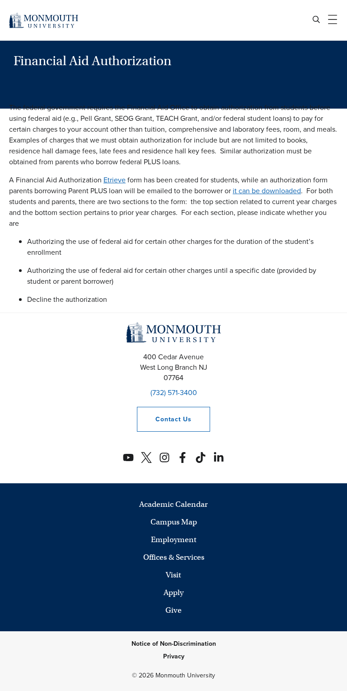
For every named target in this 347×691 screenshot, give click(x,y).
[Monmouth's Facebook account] (182, 457)
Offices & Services (173, 557)
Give (173, 610)
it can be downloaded (267, 191)
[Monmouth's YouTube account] (128, 457)
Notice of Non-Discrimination (173, 643)
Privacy (173, 656)
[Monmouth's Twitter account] (146, 457)
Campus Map (173, 522)
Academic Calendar (173, 504)
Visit (173, 575)
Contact (164, 419)
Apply (173, 592)
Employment (174, 539)
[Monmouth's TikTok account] (200, 457)
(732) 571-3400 (173, 392)
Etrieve (114, 180)
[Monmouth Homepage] (43, 20)
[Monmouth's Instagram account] (164, 457)
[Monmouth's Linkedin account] (218, 457)
